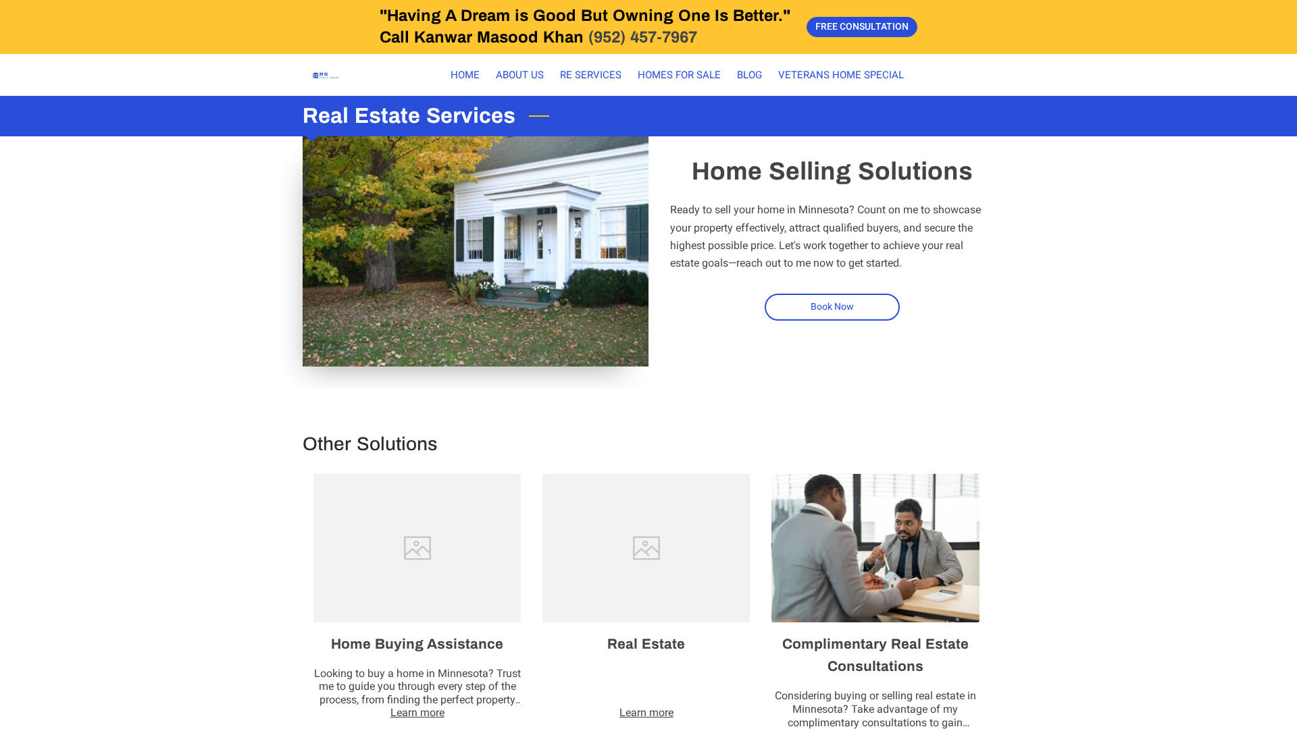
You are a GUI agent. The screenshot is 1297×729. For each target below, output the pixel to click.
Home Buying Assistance (417, 644)
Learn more (417, 712)
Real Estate (646, 644)
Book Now (833, 306)
